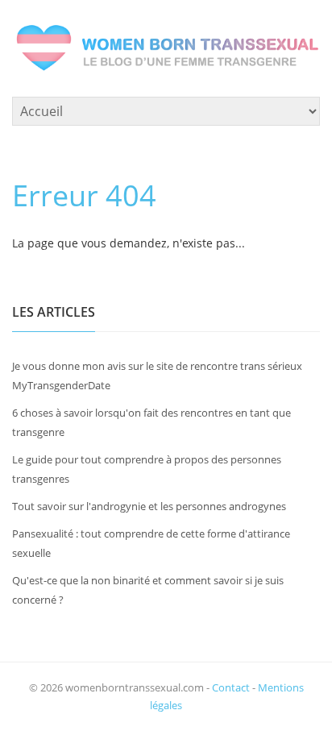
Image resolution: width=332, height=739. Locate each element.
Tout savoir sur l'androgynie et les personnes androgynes (149, 506)
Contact (231, 687)
